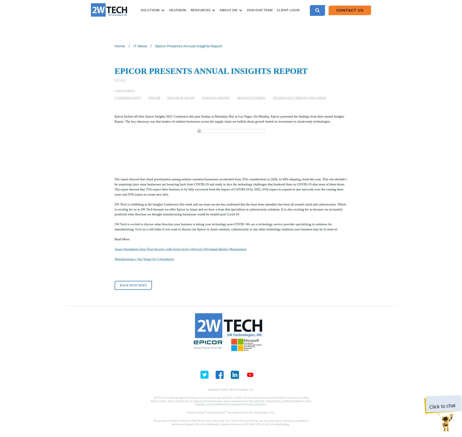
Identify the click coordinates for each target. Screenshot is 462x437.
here (286, 424)
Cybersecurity (128, 98)
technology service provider (299, 98)
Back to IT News (133, 285)
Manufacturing (251, 98)
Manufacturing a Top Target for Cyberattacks (144, 259)
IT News (140, 46)
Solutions (150, 10)
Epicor (154, 98)
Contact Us (349, 10)
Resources (200, 10)
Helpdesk (177, 10)
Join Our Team (260, 10)
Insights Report (216, 98)
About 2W (228, 10)
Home (120, 46)
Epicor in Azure (181, 98)
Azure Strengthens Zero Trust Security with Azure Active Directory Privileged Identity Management (180, 249)
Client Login (288, 10)
